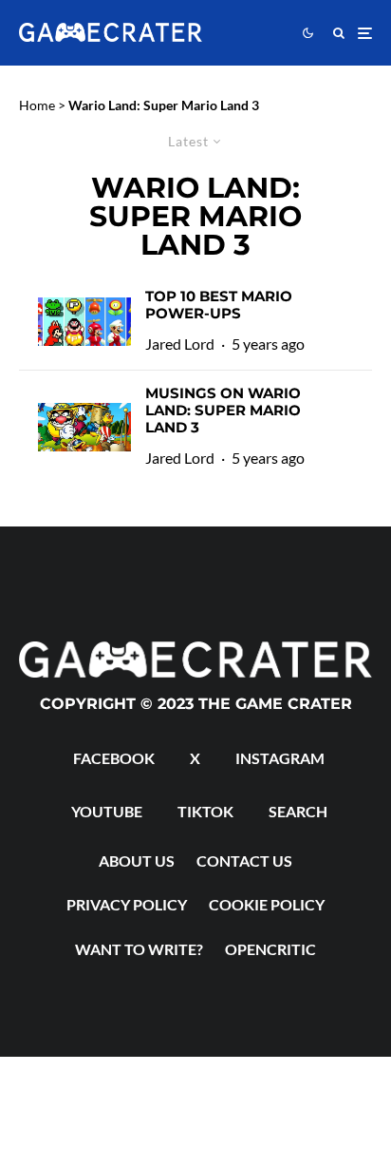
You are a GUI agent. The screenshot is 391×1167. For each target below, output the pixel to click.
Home (37, 105)
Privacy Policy (126, 904)
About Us (137, 860)
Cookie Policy (267, 904)
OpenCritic (270, 949)
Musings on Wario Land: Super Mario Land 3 (223, 410)
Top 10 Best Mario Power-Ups (218, 305)
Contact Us (244, 860)
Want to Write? (139, 949)
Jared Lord (179, 344)
